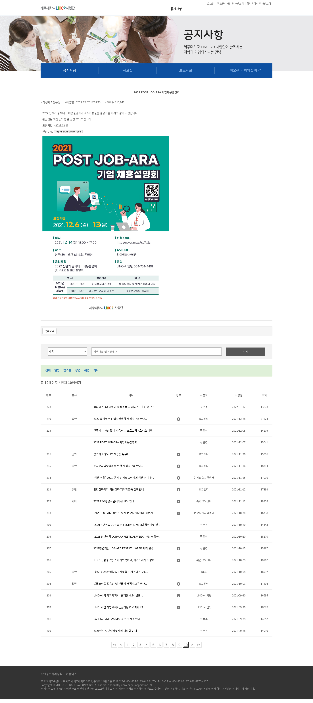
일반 (57, 370)
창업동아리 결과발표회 (259, 3)
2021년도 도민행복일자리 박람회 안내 (115, 631)
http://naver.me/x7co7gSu (68, 131)
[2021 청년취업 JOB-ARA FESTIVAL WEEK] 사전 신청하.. (126, 536)
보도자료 (185, 70)
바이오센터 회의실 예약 (243, 70)
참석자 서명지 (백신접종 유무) (110, 454)
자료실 (128, 70)
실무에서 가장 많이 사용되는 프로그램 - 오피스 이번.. (123, 430)
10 (186, 644)
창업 (78, 370)
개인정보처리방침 (51, 674)
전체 (48, 370)
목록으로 (49, 331)
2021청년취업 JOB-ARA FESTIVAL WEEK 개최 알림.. (124, 548)
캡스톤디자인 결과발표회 (230, 3)
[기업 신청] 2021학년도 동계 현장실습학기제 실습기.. (123, 513)
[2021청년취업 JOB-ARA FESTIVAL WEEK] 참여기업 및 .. (126, 525)
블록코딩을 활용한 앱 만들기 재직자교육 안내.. (120, 584)
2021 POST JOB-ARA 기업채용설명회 (115, 442)
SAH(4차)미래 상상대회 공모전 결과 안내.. (117, 619)
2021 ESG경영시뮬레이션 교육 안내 (113, 501)
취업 (87, 370)
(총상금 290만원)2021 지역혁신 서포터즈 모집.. (120, 572)
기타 (96, 370)
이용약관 (71, 674)
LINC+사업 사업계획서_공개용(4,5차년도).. (118, 595)
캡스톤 (67, 370)
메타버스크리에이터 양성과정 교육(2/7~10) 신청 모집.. (124, 407)
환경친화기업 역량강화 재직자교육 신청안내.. (119, 489)
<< (114, 644)
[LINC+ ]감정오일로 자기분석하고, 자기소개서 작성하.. (124, 560)
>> (199, 644)
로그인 (210, 3)
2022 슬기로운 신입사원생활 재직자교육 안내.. (120, 419)
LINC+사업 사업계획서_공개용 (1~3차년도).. (118, 607)
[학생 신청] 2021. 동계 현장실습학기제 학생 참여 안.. (123, 478)
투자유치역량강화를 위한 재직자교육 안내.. (118, 466)
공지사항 (176, 9)
